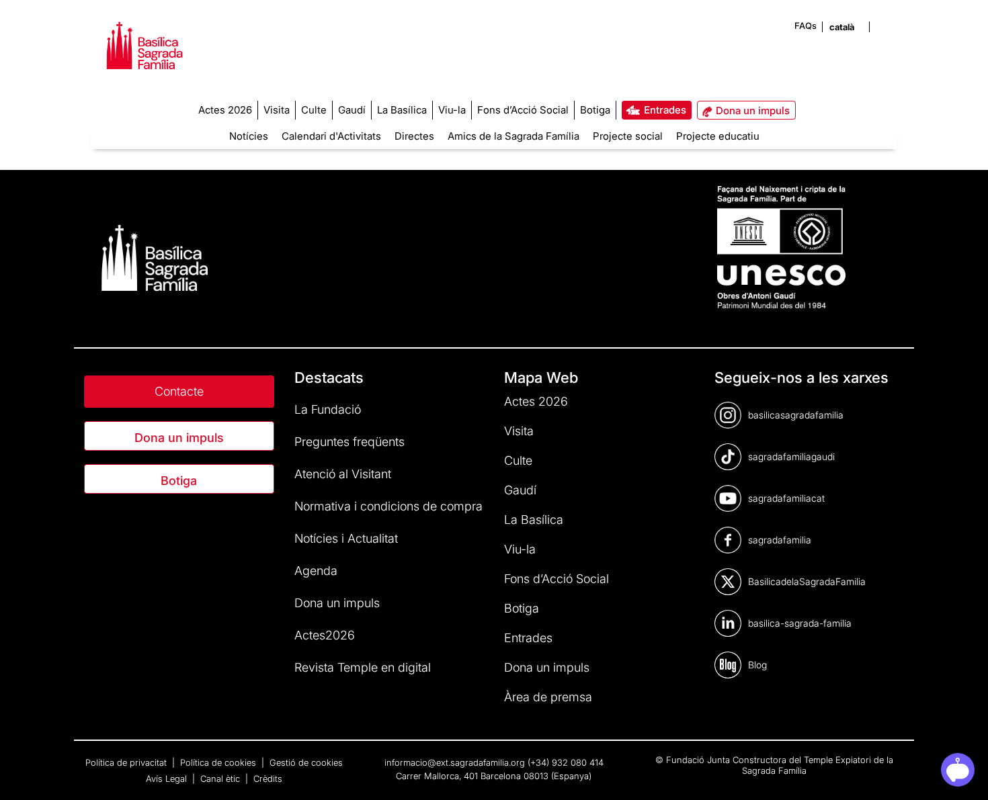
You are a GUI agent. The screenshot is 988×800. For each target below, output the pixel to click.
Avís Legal (168, 778)
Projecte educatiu (717, 136)
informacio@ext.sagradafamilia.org (454, 762)
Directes (414, 136)
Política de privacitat (127, 762)
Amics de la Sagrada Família (513, 136)
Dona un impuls (179, 438)
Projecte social (628, 136)
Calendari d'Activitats (331, 136)
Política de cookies (219, 762)
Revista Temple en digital (362, 667)
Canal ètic (221, 778)
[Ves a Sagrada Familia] (144, 55)
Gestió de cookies (306, 762)
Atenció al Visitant (342, 474)
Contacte (179, 391)
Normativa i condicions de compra (388, 506)
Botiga (179, 481)
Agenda (315, 571)
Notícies (248, 136)
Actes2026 (324, 635)
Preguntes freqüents (349, 442)
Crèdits (267, 778)
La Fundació (327, 409)
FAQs (805, 25)
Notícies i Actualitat (346, 538)
